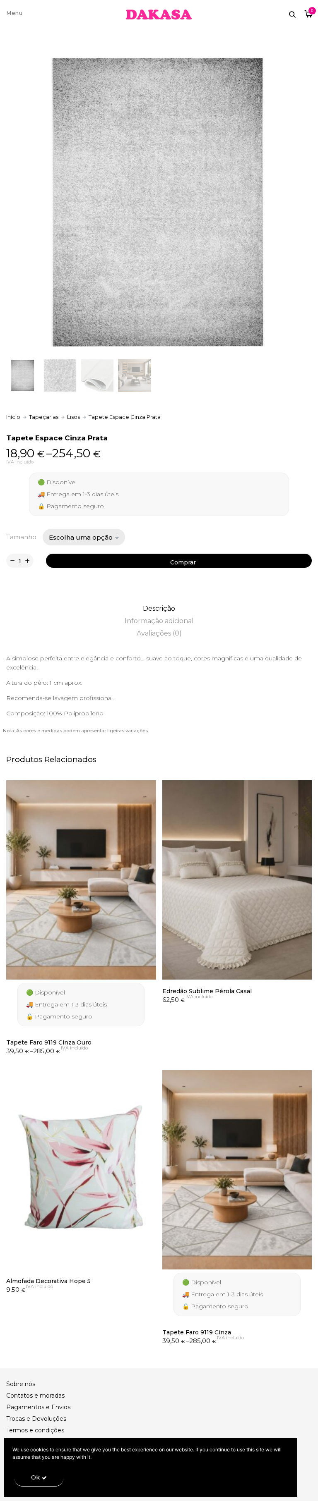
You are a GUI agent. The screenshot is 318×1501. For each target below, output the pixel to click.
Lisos (73, 416)
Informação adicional (159, 621)
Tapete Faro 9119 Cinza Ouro (49, 1042)
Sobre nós (20, 1384)
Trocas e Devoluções (36, 1418)
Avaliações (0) (159, 633)
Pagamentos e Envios (38, 1407)
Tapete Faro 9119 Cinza (196, 1332)
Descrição (159, 608)
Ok (35, 1477)
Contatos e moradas (35, 1395)
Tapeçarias (43, 416)
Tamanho (21, 537)
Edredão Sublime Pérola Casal (207, 991)
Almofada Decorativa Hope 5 (48, 1281)
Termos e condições (35, 1430)
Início (13, 416)
